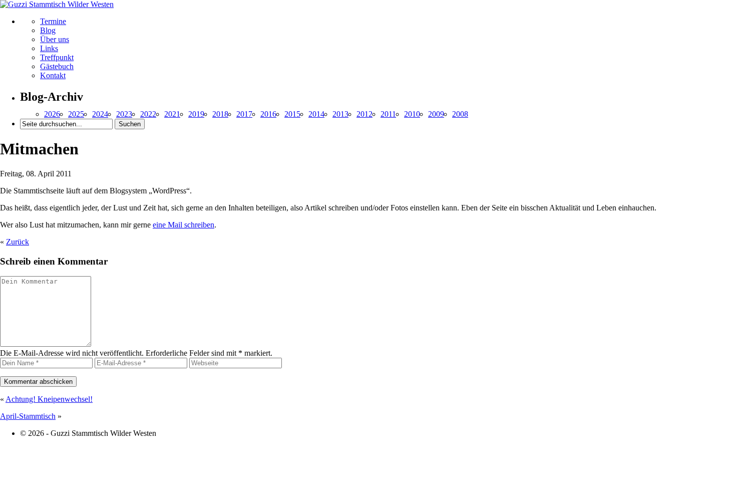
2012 (364, 114)
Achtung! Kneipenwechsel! (49, 399)
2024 (100, 114)
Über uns (54, 39)
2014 (316, 114)
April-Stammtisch (28, 416)
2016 (268, 114)
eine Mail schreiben (183, 224)
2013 (340, 114)
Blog (48, 30)
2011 (388, 114)
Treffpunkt (57, 57)
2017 (244, 114)
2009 (436, 114)
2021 (172, 114)
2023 (124, 114)
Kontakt (53, 75)
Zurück (17, 241)
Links (49, 48)
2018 (220, 114)
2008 (460, 114)
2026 (52, 114)
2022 (148, 114)
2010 (412, 114)
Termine (53, 21)
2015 (292, 114)
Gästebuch (57, 66)
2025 (76, 114)
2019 (196, 114)
